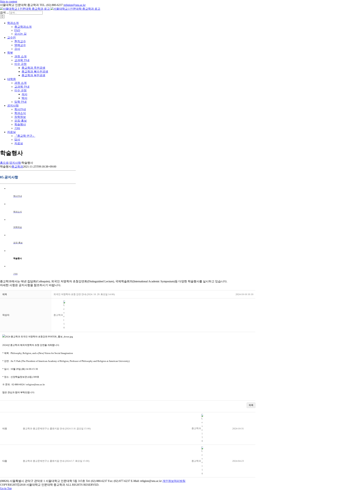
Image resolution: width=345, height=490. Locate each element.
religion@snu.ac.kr (75, 4)
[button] (58, 315)
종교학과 (17, 166)
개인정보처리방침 (173, 480)
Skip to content (8, 1)
